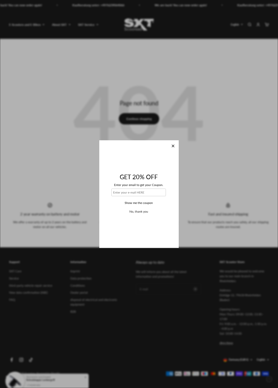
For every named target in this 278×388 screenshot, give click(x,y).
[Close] (173, 146)
